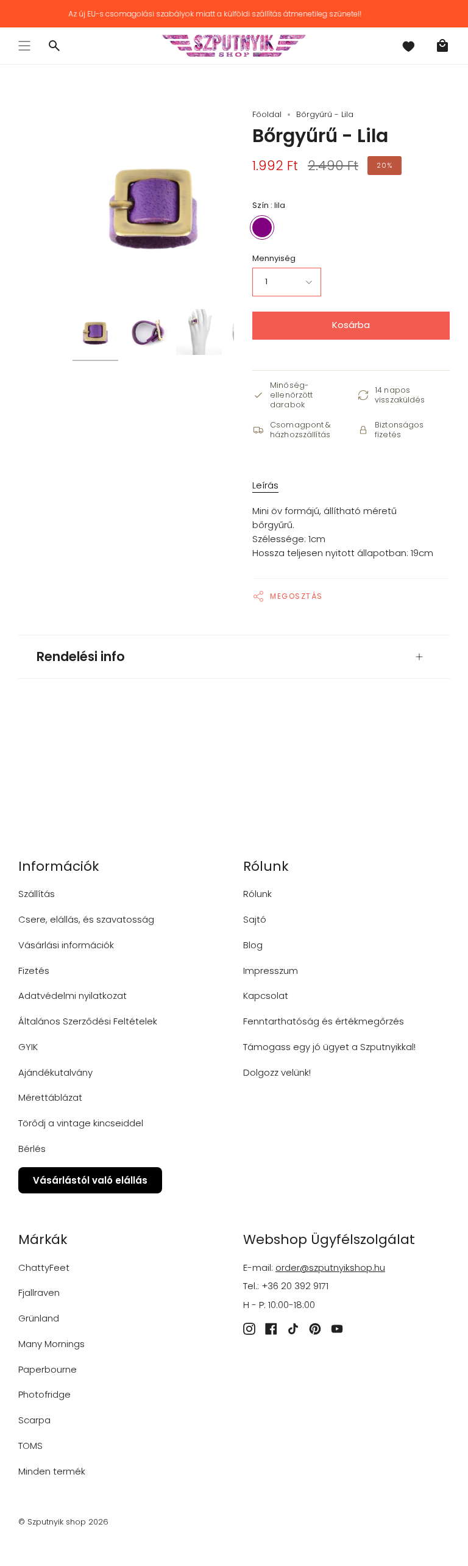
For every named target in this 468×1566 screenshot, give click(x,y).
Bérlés (32, 1148)
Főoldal (267, 114)
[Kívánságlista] (408, 45)
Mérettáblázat (50, 1097)
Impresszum (270, 970)
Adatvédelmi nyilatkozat (72, 995)
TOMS (30, 1445)
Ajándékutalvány (55, 1072)
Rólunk (257, 893)
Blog (253, 945)
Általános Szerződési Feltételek (87, 1021)
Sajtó (254, 919)
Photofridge (44, 1394)
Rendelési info (81, 656)
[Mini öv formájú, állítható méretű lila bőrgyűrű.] (95, 332)
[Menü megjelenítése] (24, 45)
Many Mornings (51, 1343)
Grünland (38, 1318)
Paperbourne (47, 1369)
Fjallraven (39, 1292)
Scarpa (34, 1420)
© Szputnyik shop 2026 (63, 1522)
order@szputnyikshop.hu (330, 1267)
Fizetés (33, 970)
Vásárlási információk (66, 945)
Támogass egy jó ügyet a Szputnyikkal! (329, 1046)
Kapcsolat (265, 995)
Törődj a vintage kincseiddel (80, 1123)
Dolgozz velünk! (277, 1072)
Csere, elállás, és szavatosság (86, 919)
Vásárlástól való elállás (90, 1180)
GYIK (28, 1046)
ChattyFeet (43, 1267)
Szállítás (36, 893)
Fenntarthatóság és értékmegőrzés (323, 1021)
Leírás (265, 485)
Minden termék (51, 1471)
